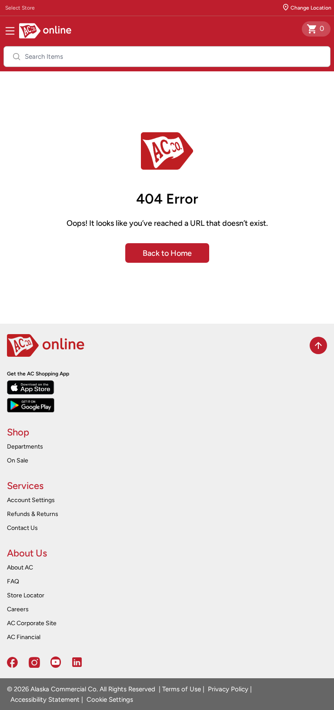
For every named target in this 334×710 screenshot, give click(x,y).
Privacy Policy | (228, 689)
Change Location (311, 8)
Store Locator (25, 595)
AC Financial (23, 637)
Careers (18, 609)
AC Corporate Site (32, 623)
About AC (20, 567)
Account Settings (31, 500)
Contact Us (22, 528)
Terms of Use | (183, 689)
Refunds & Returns (32, 514)
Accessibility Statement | (45, 699)
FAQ (13, 581)
